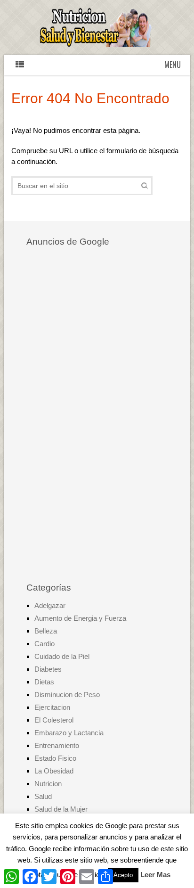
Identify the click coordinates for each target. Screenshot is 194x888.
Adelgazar (49, 605)
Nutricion (48, 784)
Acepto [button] (123, 875)
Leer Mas (155, 875)
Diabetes (48, 669)
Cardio (44, 644)
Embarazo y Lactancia (69, 733)
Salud (43, 796)
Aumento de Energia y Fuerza (80, 618)
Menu (172, 64)
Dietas (44, 682)
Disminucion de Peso (67, 695)
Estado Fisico (55, 758)
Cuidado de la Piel (61, 656)
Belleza (45, 631)
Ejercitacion (52, 707)
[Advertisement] (97, 415)
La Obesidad (53, 771)
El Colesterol (53, 720)
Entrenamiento (56, 745)
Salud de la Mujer (61, 809)
